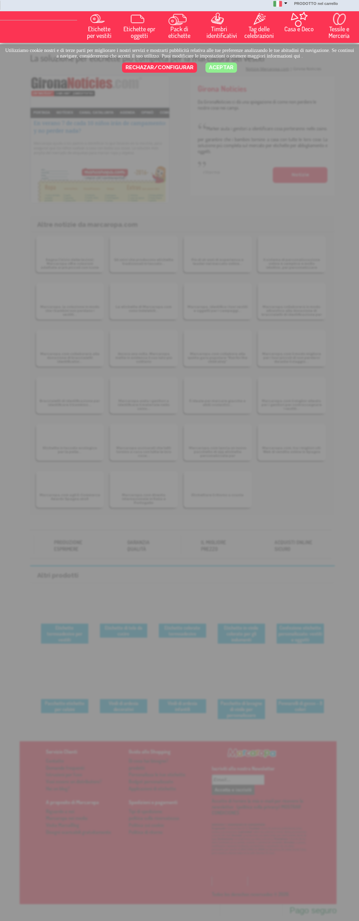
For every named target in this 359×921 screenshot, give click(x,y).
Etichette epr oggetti (139, 32)
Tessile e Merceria (339, 32)
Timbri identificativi (220, 32)
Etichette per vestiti (99, 32)
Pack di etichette (179, 32)
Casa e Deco (299, 29)
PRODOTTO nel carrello (316, 3)
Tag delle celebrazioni (259, 32)
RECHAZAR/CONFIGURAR (160, 67)
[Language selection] (280, 7)
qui (297, 56)
